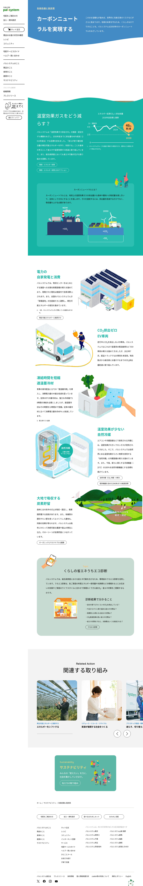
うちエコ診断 (92, 627)
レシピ (6, 39)
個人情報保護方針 (83, 876)
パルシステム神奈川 (92, 835)
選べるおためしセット (91, 816)
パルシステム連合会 (44, 876)
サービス (64, 843)
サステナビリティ (10, 80)
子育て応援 (65, 862)
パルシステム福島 (116, 839)
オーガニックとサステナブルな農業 (51, 542)
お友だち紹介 (66, 858)
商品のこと (7, 68)
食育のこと (7, 72)
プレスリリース (9, 96)
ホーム (39, 803)
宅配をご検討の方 (10, 16)
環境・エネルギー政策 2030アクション (53, 170)
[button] (127, 733)
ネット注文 (15, 29)
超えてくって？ (13, 117)
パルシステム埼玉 (91, 843)
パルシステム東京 (91, 831)
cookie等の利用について (100, 876)
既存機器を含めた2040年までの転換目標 (114, 483)
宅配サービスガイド (11, 51)
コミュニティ (8, 43)
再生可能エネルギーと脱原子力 (50, 318)
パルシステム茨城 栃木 (93, 846)
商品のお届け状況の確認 (13, 35)
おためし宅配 (114, 816)
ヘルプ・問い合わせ (11, 56)
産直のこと (7, 76)
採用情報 (70, 876)
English (128, 876)
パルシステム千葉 (91, 839)
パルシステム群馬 (116, 835)
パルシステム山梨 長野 (118, 831)
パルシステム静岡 (116, 843)
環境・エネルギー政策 (47, 164)
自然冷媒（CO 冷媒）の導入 (110, 478)
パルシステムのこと (11, 63)
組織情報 (7, 91)
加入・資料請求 (9, 20)
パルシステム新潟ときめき (119, 846)
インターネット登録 (68, 839)
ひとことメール (66, 854)
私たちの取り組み (70, 783)
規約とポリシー (117, 876)
